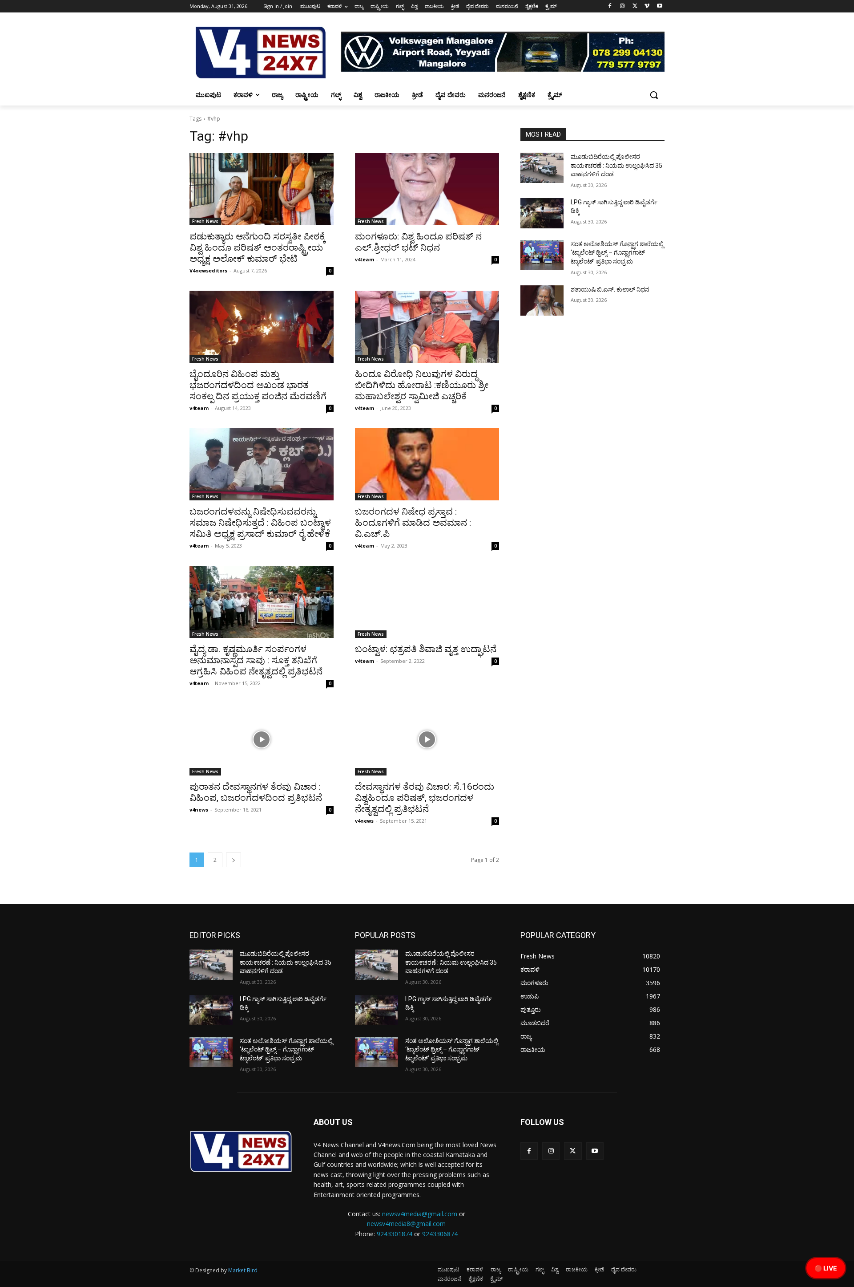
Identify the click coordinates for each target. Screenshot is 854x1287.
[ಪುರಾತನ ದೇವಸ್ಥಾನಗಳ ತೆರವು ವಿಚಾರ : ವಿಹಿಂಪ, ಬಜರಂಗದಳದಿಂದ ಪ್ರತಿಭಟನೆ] (261, 739)
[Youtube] (659, 6)
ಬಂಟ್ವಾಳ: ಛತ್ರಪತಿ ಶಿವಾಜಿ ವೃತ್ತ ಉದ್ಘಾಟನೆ (425, 649)
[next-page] (233, 860)
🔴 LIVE (825, 1268)
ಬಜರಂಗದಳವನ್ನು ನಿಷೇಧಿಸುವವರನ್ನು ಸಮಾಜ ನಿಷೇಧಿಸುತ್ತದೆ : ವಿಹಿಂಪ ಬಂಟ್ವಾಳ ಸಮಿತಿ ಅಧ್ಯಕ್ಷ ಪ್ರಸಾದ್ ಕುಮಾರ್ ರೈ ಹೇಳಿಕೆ (260, 522)
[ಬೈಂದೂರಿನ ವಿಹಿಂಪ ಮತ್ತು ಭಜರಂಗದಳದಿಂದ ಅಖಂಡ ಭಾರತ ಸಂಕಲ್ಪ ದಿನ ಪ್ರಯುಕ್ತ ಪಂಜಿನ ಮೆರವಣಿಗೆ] (261, 327)
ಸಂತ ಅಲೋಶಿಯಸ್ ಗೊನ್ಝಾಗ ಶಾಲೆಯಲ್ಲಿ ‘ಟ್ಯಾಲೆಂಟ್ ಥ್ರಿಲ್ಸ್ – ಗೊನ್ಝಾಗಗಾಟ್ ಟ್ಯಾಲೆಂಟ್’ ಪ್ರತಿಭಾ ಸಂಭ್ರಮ (617, 252)
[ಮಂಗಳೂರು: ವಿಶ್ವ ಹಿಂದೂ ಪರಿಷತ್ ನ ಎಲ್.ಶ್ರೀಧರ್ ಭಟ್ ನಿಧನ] (427, 189)
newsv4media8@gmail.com (406, 1223)
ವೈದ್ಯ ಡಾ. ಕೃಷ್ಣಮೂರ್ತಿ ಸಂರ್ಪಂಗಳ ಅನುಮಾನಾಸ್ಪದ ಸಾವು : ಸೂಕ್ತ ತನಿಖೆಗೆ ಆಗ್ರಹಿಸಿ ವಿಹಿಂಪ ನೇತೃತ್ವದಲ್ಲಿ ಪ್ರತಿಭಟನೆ (255, 660)
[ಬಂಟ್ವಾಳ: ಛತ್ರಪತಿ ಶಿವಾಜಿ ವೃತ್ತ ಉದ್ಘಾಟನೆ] (427, 602)
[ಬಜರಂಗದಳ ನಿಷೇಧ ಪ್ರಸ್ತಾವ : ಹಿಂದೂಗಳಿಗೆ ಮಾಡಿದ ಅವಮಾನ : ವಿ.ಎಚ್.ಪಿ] (427, 464)
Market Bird (243, 1270)
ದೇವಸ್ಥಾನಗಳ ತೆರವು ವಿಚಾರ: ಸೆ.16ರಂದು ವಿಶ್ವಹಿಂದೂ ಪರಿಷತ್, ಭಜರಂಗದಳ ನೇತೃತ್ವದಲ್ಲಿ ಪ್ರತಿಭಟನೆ (424, 797)
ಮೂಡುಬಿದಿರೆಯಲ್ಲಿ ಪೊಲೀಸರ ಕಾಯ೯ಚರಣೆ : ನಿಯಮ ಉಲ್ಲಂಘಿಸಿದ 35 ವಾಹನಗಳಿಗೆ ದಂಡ (616, 165)
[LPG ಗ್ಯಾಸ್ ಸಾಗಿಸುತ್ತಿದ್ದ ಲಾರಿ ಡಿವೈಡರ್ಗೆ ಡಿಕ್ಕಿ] (542, 213)
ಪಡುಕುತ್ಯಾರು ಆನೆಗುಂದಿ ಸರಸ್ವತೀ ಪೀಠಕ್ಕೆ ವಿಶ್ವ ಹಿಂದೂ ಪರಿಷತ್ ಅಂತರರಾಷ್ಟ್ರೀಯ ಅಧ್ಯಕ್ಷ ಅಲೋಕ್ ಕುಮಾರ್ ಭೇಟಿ (257, 247)
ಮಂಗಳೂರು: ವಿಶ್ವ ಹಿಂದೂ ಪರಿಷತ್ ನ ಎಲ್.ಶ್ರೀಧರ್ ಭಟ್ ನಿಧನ (418, 242)
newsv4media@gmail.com (419, 1214)
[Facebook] (610, 6)
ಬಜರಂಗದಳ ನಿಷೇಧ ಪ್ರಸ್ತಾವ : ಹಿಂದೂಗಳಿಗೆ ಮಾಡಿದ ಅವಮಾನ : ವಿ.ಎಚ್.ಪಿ (413, 522)
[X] (635, 6)
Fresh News (205, 221)
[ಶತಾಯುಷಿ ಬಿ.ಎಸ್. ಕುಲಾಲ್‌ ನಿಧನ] (542, 300)
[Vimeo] (647, 6)
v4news (198, 809)
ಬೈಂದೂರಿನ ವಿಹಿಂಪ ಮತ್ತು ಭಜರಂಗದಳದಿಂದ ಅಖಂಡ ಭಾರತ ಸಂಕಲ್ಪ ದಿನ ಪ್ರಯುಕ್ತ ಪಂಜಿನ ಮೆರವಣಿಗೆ (257, 385)
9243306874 (440, 1234)
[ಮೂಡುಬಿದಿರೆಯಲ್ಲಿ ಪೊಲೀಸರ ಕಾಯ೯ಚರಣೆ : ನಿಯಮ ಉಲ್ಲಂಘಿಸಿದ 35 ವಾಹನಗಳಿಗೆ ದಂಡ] (542, 168)
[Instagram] (622, 6)
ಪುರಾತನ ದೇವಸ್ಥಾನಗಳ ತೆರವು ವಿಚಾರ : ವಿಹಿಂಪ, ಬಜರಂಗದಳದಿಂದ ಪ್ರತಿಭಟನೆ (255, 792)
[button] (654, 95)
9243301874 (394, 1234)
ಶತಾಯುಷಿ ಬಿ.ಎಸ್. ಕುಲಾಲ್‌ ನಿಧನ (610, 289)
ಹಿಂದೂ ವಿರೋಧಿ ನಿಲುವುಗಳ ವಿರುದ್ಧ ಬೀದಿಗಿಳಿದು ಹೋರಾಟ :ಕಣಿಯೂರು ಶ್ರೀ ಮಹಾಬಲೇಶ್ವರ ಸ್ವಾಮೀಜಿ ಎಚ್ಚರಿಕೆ (421, 385)
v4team (364, 259)
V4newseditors (208, 270)
